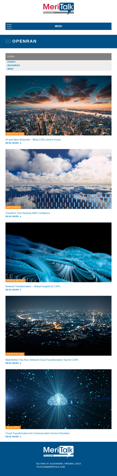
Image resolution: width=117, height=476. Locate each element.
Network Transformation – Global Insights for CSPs (32, 286)
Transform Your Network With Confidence (27, 213)
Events (11, 62)
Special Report (16, 280)
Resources (13, 65)
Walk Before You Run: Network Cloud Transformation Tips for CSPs (41, 360)
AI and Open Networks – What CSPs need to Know (33, 139)
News (10, 69)
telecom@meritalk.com (50, 467)
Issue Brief (13, 427)
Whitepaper (13, 207)
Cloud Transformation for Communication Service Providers (37, 433)
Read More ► (13, 143)
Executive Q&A (15, 134)
